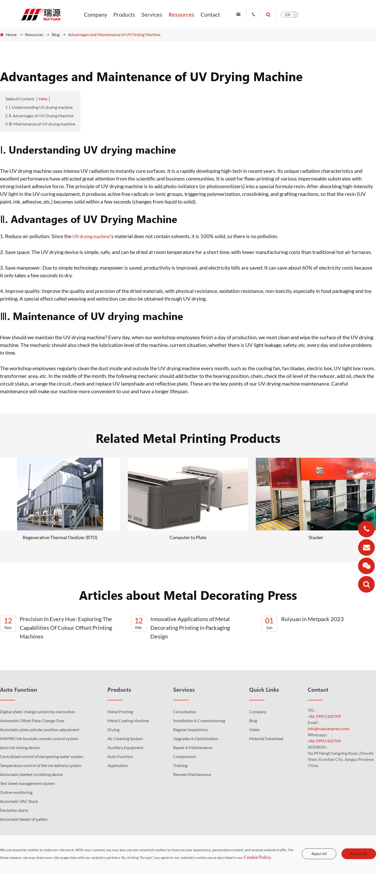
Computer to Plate (188, 537)
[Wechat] (366, 566)
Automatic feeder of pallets (24, 819)
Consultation (184, 711)
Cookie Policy (257, 857)
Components (184, 756)
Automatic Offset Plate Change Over (32, 720)
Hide (43, 98)
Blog (56, 34)
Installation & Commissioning (199, 720)
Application (117, 765)
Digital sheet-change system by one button (37, 711)
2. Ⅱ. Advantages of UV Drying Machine (39, 115)
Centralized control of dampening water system (41, 756)
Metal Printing (120, 711)
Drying (113, 729)
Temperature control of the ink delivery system (40, 765)
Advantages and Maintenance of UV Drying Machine (114, 34)
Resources (181, 14)
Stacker (315, 537)
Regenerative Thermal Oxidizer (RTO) (60, 537)
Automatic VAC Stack (19, 801)
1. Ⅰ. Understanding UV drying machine (39, 107)
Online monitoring (16, 792)
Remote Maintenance (192, 774)
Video (254, 729)
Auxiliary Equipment (125, 747)
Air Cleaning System (125, 738)
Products (124, 14)
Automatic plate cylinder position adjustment (40, 729)
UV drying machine (91, 236)
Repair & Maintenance (192, 747)
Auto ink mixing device (20, 747)
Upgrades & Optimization (195, 738)
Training (180, 765)
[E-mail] (366, 547)
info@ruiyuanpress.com (328, 728)
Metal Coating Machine (128, 720)
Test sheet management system (27, 783)
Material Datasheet (266, 738)
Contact (210, 14)
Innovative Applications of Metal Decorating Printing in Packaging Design (182, 627)
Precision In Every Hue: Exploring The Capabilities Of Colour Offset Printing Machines (58, 627)
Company (95, 14)
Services (151, 14)
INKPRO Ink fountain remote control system (39, 738)
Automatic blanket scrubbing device (31, 774)
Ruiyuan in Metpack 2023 (304, 622)
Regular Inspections (190, 729)
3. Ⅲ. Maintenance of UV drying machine (40, 123)
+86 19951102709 (324, 716)
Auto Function (18, 689)
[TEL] (366, 529)
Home (11, 34)
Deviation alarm (14, 810)
